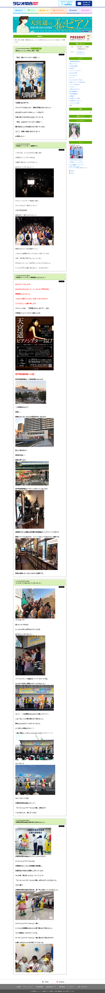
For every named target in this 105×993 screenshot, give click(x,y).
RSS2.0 (72, 170)
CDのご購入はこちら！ (75, 166)
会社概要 (19, 986)
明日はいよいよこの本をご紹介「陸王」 (28, 50)
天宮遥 (74, 138)
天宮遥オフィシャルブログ (76, 162)
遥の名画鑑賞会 (73, 91)
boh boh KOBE (73, 73)
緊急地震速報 (62, 986)
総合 (71, 105)
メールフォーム (81, 54)
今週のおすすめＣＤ (75, 89)
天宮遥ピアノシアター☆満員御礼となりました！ (31, 277)
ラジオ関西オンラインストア (77, 164)
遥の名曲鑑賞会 (73, 93)
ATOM (72, 173)
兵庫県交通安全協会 (75, 61)
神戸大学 (72, 68)
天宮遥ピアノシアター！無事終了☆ (27, 146)
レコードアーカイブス (75, 70)
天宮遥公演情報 (73, 66)
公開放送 (72, 96)
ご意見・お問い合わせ (82, 986)
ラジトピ (72, 77)
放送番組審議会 (39, 986)
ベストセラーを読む (75, 103)
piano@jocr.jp (80, 52)
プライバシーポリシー (28, 986)
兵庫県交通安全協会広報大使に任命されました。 (31, 822)
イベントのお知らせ (75, 84)
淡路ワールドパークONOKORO (77, 82)
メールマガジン (70, 986)
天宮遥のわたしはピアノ (76, 100)
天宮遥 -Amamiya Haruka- (76, 159)
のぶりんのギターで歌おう (76, 80)
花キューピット (73, 63)
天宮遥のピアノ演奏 (75, 98)
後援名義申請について (51, 986)
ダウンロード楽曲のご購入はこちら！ (79, 167)
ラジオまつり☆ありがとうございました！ (29, 583)
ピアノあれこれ (73, 75)
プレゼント (72, 86)
